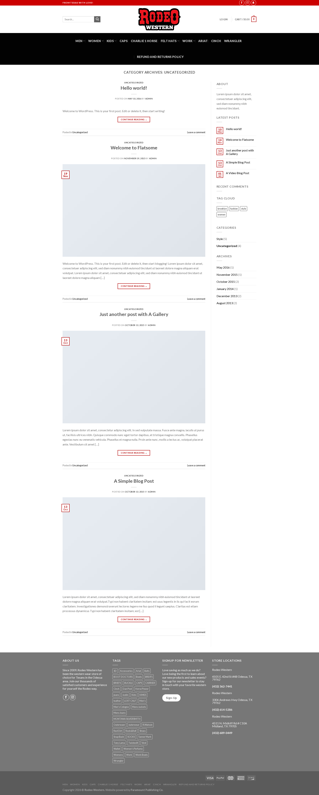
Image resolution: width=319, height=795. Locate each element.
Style (220, 239)
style (243, 208)
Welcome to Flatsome (134, 147)
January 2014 (225, 289)
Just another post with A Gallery (134, 314)
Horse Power (142, 688)
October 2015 (226, 281)
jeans (116, 694)
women (221, 214)
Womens (118, 754)
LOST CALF (130, 700)
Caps (124, 41)
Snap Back (119, 736)
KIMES (143, 694)
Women (94, 41)
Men (79, 41)
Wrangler (233, 41)
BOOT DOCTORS (123, 676)
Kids (110, 41)
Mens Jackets (139, 706)
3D (115, 670)
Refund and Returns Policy (160, 56)
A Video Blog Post (237, 173)
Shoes (143, 730)
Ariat (203, 41)
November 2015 (227, 274)
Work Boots (142, 754)
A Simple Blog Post (134, 481)
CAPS (139, 682)
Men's (142, 700)
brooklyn (222, 208)
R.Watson (147, 724)
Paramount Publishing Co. (147, 789)
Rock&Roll (131, 730)
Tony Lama (119, 742)
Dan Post (127, 688)
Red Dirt (118, 730)
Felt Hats (169, 41)
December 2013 (227, 296)
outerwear (133, 724)
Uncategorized (133, 82)
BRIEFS (117, 682)
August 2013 (225, 303)
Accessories (126, 670)
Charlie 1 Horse (144, 41)
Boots (139, 676)
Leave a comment (196, 132)
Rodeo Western (94, 789)
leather (117, 700)
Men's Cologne (121, 706)
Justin (125, 694)
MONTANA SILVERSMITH (127, 718)
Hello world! (134, 88)
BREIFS (148, 676)
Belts (147, 670)
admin (149, 98)
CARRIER (150, 682)
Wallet (117, 748)
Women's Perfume (133, 748)
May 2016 (223, 267)
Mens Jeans (120, 712)
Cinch (216, 41)
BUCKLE (128, 682)
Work (187, 41)
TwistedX (133, 742)
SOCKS (131, 736)
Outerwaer (119, 724)
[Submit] (97, 19)
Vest (144, 742)
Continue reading (134, 119)
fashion (234, 208)
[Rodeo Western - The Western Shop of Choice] (159, 19)
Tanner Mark (144, 736)
